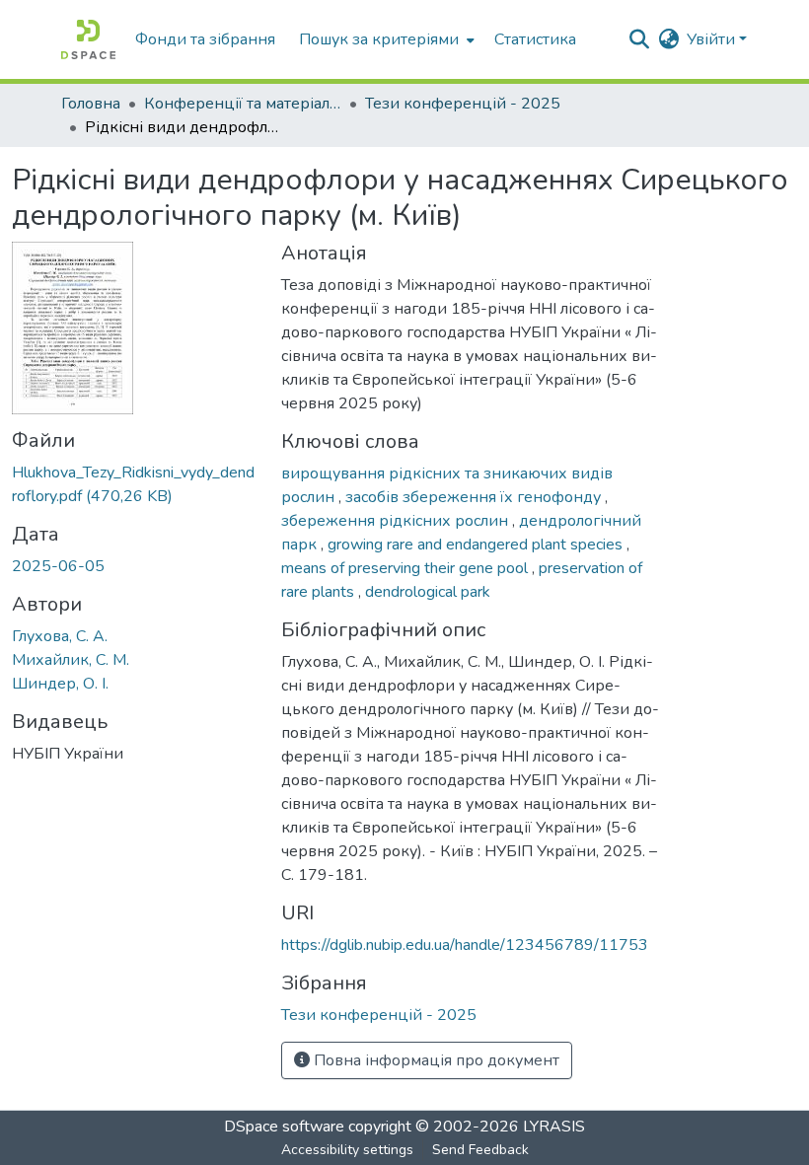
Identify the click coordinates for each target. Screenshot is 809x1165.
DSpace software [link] (284, 1126)
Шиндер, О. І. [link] (60, 683)
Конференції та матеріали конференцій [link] (242, 103)
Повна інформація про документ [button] (434, 1060)
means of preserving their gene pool (406, 568)
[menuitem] (385, 39)
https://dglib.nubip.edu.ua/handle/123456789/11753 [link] (464, 945)
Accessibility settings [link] (347, 1149)
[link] (134, 484)
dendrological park (427, 592)
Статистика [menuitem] (535, 39)
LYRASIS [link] (554, 1126)
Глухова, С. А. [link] (60, 636)
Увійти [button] (713, 39)
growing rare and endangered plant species (477, 544)
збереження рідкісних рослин (396, 521)
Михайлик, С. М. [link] (70, 660)
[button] (88, 39)
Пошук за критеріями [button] (379, 39)
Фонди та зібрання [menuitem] (205, 39)
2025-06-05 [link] (58, 566)
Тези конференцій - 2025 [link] (462, 103)
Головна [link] (90, 103)
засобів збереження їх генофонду (475, 497)
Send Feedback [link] (480, 1149)
